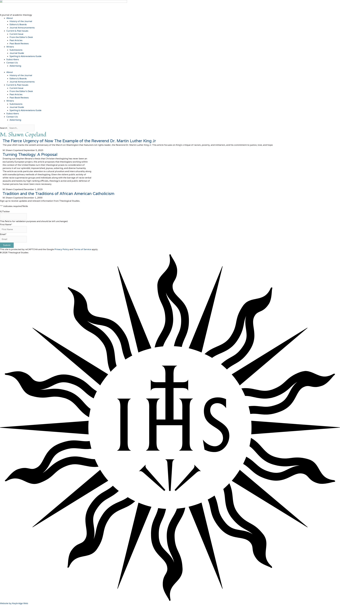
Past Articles (16, 40)
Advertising (15, 65)
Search (3, 128)
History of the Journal (21, 21)
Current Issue (16, 34)
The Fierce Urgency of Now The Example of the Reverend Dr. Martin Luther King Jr (79, 140)
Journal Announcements (22, 27)
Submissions (16, 50)
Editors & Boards (18, 24)
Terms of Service (82, 249)
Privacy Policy (61, 249)
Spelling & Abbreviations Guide (25, 56)
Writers (10, 46)
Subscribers (12, 59)
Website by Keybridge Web (14, 603)
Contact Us (12, 62)
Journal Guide (17, 53)
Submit (6, 245)
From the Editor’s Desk (21, 37)
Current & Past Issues (17, 30)
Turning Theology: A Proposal (30, 154)
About (9, 18)
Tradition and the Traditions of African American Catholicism (58, 193)
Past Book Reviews (19, 43)
